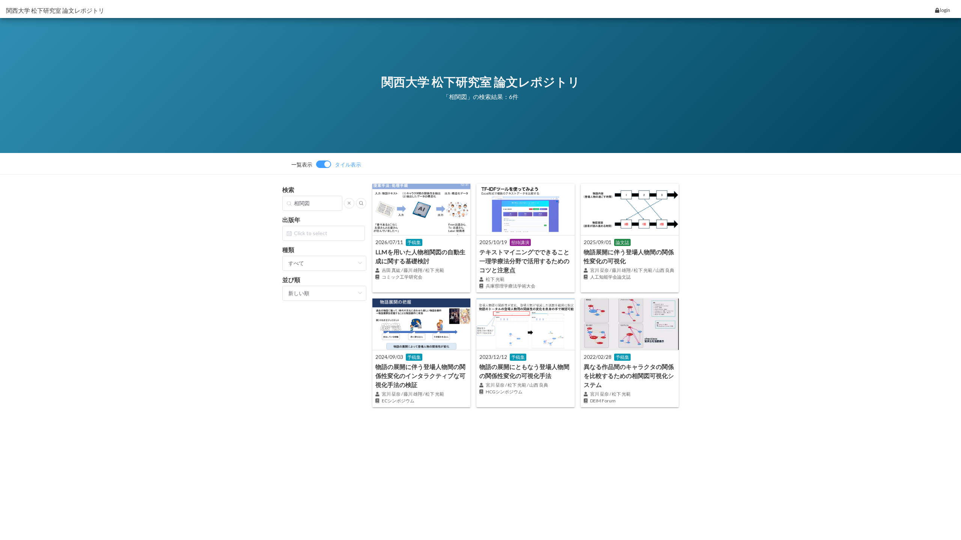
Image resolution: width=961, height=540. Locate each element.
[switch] (326, 164)
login (944, 10)
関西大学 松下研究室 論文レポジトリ (55, 10)
